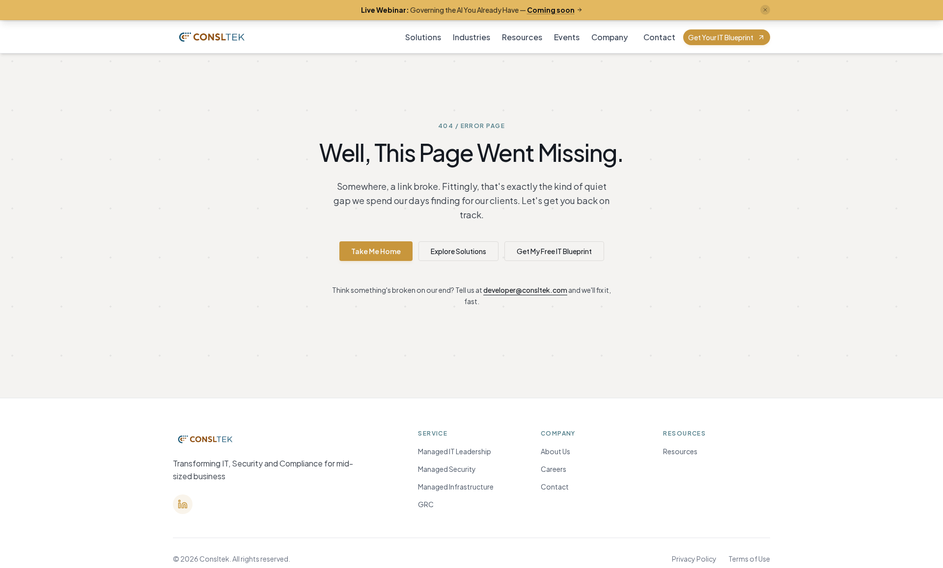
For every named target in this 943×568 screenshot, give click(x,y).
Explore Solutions (458, 251)
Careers (553, 469)
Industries (471, 37)
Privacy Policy (694, 558)
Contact (659, 37)
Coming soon (551, 9)
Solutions (423, 37)
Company (609, 37)
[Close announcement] (765, 10)
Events (567, 37)
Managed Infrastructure (456, 486)
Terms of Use (749, 558)
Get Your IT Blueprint (720, 37)
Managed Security (447, 469)
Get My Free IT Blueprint (554, 251)
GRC (426, 504)
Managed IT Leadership (454, 451)
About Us (555, 451)
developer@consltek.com (525, 289)
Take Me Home (376, 251)
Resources (522, 37)
